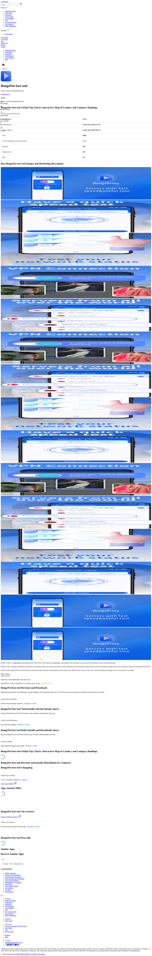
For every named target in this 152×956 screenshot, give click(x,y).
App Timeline (9, 18)
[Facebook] (8, 945)
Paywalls (8, 890)
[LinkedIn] (11, 945)
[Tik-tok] (18, 945)
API (6, 20)
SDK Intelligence (10, 26)
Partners (7, 935)
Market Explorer (10, 11)
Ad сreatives (9, 888)
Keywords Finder (10, 22)
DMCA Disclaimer (38, 954)
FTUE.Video (9, 932)
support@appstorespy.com (13, 942)
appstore (5, 2)
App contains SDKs (11, 886)
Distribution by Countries (13, 882)
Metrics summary (10, 873)
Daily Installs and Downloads (14, 879)
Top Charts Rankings (12, 880)
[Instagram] (13, 945)
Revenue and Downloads (13, 877)
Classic (3, 47)
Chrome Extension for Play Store (16, 926)
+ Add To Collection (12, 863)
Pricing (3, 45)
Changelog (8, 884)
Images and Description (12, 875)
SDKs (3, 43)
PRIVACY (28, 954)
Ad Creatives (9, 24)
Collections (8, 13)
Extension (8, 15)
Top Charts (8, 928)
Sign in (4, 69)
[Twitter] (6, 945)
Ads (2, 41)
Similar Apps (9, 892)
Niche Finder (9, 17)
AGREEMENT (20, 954)
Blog (6, 937)
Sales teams (9, 34)
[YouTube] (15, 945)
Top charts (4, 39)
